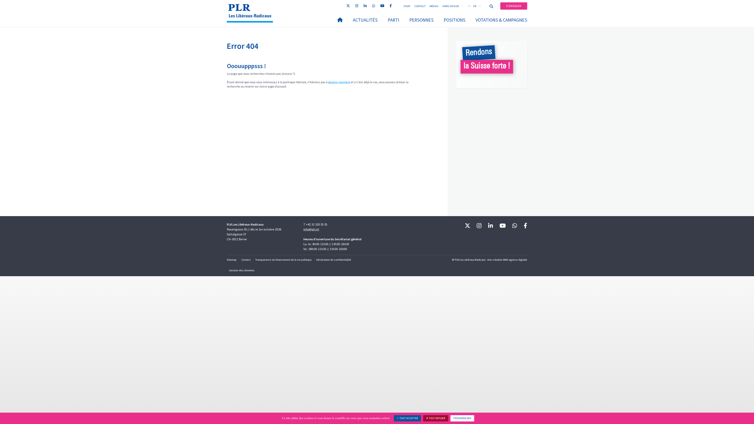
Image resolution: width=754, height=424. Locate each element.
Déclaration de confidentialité (333, 259)
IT (480, 6)
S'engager (513, 6)
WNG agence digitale (515, 259)
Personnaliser (462, 418)
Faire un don (451, 6)
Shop (407, 6)
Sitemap (232, 259)
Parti (393, 20)
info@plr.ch (311, 229)
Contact (420, 6)
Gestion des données (241, 270)
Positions (454, 20)
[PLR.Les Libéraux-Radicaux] (251, 8)
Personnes (421, 20)
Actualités (365, 20)
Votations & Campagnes (501, 20)
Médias (434, 6)
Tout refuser (436, 418)
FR (475, 6)
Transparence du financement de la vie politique (283, 259)
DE (469, 6)
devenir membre (339, 82)
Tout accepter (408, 418)
